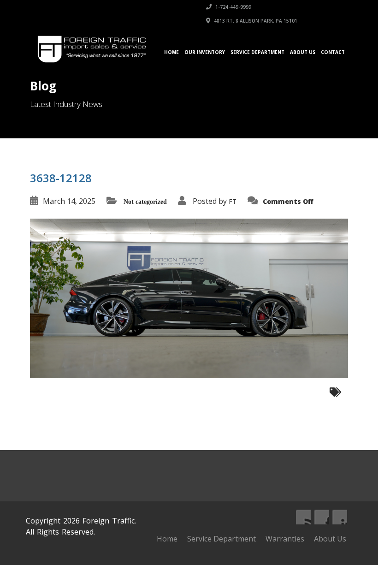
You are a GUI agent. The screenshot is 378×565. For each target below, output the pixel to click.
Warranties (285, 539)
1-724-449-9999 (232, 7)
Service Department (257, 52)
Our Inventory (204, 52)
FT (232, 201)
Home (171, 52)
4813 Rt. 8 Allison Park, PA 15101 (255, 21)
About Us (302, 52)
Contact (333, 52)
